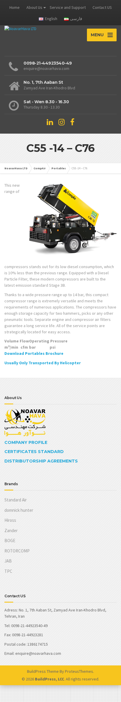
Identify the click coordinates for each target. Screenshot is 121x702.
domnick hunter (18, 510)
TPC (8, 571)
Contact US (102, 7)
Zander (11, 530)
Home (14, 7)
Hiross (10, 520)
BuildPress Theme (43, 671)
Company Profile (25, 442)
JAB (8, 561)
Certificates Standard (34, 451)
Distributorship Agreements (41, 461)
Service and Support (68, 7)
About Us (34, 7)
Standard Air (15, 500)
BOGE (9, 540)
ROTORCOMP (17, 551)
